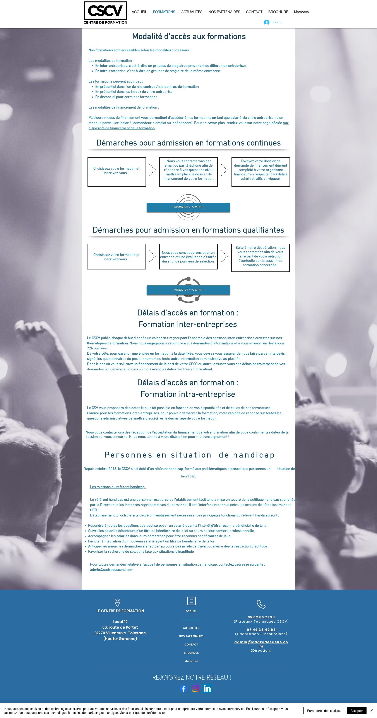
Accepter (357, 710)
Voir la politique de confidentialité (142, 712)
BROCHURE (191, 653)
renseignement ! (216, 437)
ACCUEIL (191, 611)
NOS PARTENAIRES (191, 636)
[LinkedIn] (207, 688)
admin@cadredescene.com (111, 570)
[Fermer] (371, 711)
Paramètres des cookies (324, 710)
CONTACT (191, 644)
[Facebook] (183, 688)
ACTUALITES (191, 628)
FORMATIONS (191, 619)
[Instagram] (195, 688)
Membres (191, 661)
